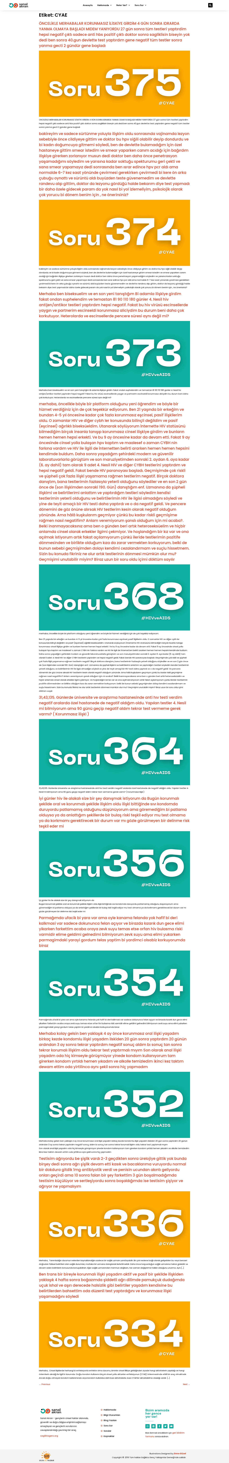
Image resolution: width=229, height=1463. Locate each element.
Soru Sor (139, 5)
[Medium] (153, 1426)
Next (186, 1384)
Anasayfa (88, 5)
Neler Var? (121, 5)
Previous (44, 1384)
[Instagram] (147, 1426)
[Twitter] (165, 1426)
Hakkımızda (103, 5)
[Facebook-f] (159, 1426)
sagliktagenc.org (49, 1435)
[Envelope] (171, 1426)
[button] (210, 5)
